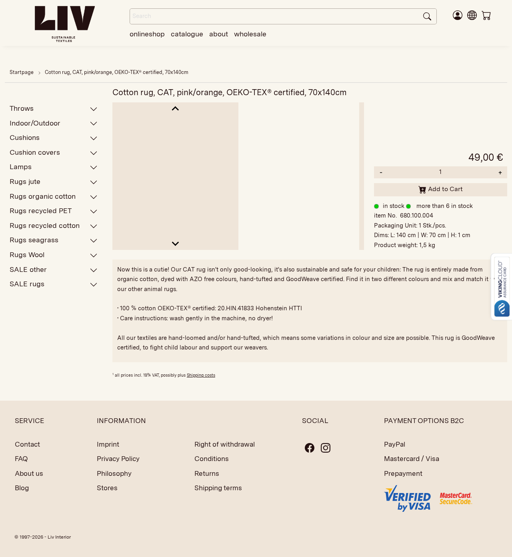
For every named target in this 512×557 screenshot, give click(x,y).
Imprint (108, 444)
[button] (472, 14)
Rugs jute (25, 181)
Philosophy (114, 473)
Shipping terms (218, 488)
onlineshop (147, 34)
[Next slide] (175, 243)
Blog (22, 488)
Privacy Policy (118, 459)
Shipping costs (201, 375)
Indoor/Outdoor (35, 123)
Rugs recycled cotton (45, 225)
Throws (22, 108)
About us (29, 473)
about (218, 34)
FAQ (21, 459)
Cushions (25, 137)
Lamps (21, 166)
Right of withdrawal (224, 444)
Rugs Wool (27, 254)
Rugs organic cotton (43, 196)
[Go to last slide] (175, 109)
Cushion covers (35, 152)
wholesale (250, 34)
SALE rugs (27, 283)
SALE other (28, 269)
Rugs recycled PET (41, 210)
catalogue (187, 34)
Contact (27, 444)
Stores (107, 488)
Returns (206, 473)
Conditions (211, 459)
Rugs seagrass (34, 240)
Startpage (22, 72)
